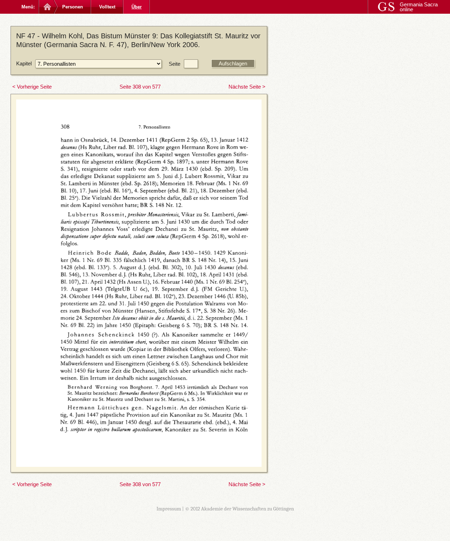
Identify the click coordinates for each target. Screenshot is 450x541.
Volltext (107, 6)
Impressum (168, 508)
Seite (174, 64)
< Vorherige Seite (32, 87)
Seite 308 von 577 (140, 87)
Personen (72, 6)
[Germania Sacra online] (46, 7)
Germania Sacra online (419, 6)
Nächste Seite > (247, 87)
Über (136, 6)
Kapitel (24, 63)
